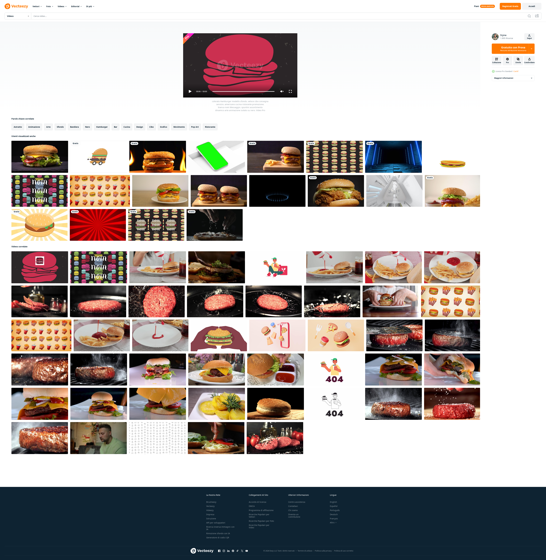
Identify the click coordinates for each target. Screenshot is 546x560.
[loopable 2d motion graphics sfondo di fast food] (100, 191)
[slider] (243, 91)
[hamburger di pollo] (336, 191)
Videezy (210, 510)
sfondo (60, 127)
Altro (332, 522)
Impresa (210, 514)
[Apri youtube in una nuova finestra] (247, 551)
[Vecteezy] (16, 6)
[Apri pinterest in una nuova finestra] (233, 551)
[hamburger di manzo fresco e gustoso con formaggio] (452, 191)
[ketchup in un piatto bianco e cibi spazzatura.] (393, 267)
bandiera (74, 127)
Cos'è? (515, 71)
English (333, 502)
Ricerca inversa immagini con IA (220, 528)
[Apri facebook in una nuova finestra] (219, 551)
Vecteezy (210, 506)
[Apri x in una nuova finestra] (242, 551)
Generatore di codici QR (217, 537)
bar (115, 127)
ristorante (210, 127)
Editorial (75, 6)
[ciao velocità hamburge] (98, 157)
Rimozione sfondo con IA (218, 533)
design (139, 127)
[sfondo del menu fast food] (452, 157)
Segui (529, 38)
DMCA (252, 506)
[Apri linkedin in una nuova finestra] (228, 551)
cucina (126, 127)
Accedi (532, 6)
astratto (18, 127)
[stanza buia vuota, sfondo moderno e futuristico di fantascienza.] (393, 157)
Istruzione (211, 518)
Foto (48, 6)
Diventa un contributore (294, 515)
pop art (195, 127)
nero (87, 127)
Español (333, 506)
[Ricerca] (529, 16)
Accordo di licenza (257, 502)
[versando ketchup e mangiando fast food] (102, 335)
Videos (61, 6)
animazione (34, 127)
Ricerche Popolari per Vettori (259, 515)
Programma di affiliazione (261, 510)
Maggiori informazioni (503, 78)
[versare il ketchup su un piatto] (160, 335)
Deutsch (334, 514)
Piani (476, 6)
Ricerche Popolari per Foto (261, 521)
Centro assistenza (296, 502)
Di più (89, 6)
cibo (151, 127)
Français (334, 518)
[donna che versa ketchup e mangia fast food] (157, 267)
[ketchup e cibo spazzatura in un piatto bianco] (334, 267)
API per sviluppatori (215, 522)
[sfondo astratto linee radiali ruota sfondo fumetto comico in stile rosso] (98, 225)
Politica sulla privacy (323, 550)
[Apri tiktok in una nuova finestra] (237, 551)
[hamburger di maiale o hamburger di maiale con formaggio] (275, 157)
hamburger (102, 127)
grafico (163, 127)
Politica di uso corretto (343, 550)
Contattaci (293, 506)
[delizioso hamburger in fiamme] (157, 157)
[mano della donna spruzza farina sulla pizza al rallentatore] (215, 225)
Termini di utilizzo (305, 550)
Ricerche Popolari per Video (259, 526)
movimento (179, 127)
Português (335, 510)
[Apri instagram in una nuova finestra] (224, 551)
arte (48, 127)
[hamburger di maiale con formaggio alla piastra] (160, 191)
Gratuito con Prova (513, 49)
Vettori (36, 6)
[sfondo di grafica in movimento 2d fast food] (450, 301)
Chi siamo (293, 510)
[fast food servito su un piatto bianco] (452, 267)
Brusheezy (211, 502)
